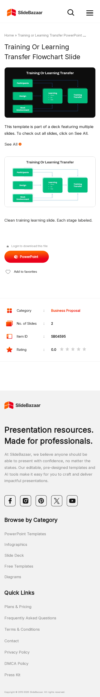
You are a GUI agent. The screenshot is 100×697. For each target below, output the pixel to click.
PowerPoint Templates (25, 534)
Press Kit (12, 675)
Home (9, 35)
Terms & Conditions (22, 629)
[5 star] (84, 349)
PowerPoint (29, 257)
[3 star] (73, 349)
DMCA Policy (16, 663)
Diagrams (12, 577)
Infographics (15, 544)
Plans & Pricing (17, 606)
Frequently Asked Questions (30, 618)
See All (11, 144)
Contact (11, 641)
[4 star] (78, 349)
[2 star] (67, 349)
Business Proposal (65, 310)
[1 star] (62, 349)
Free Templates (18, 566)
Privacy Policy (17, 652)
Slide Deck (14, 555)
